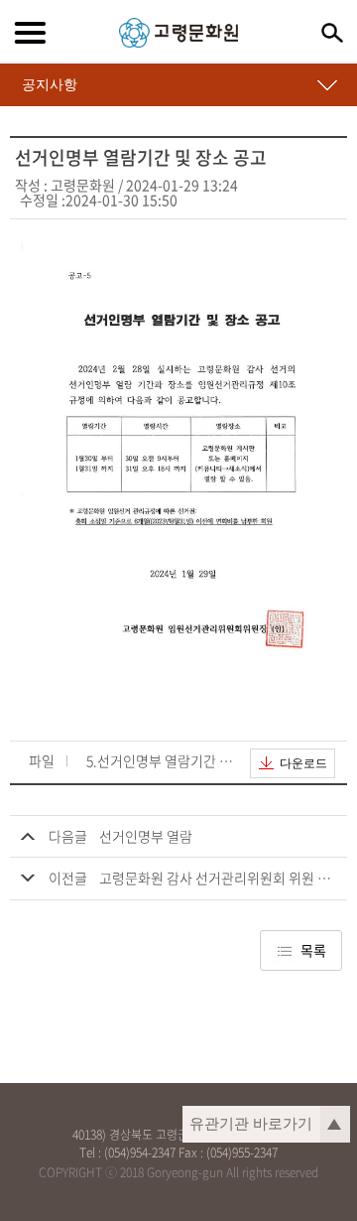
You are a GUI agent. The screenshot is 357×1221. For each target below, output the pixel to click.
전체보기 (30, 33)
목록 (313, 950)
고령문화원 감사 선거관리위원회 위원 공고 (221, 877)
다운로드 (303, 763)
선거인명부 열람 (145, 836)
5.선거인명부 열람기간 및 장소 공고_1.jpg (160, 761)
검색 (332, 33)
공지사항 (49, 84)
